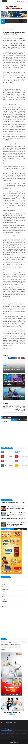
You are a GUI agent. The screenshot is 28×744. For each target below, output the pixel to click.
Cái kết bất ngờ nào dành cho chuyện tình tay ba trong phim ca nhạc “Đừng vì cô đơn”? (16, 514)
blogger (14, 419)
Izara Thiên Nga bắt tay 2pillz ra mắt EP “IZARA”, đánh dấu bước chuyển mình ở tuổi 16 (14, 397)
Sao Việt (7, 28)
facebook (24, 419)
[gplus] (25, 1)
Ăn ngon (3, 579)
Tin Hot (3, 603)
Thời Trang (4, 601)
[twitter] (19, 1)
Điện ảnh (3, 584)
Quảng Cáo (7, 529)
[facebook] (17, 1)
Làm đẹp (3, 591)
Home (4, 28)
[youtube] (21, 1)
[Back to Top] (14, 741)
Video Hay (4, 606)
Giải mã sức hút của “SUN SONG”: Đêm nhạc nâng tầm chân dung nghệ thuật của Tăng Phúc (14, 369)
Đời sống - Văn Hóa (22, 642)
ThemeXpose (16, 742)
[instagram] (23, 1)
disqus (19, 419)
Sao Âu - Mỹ (4, 594)
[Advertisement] (14, 483)
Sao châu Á (4, 596)
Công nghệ (4, 582)
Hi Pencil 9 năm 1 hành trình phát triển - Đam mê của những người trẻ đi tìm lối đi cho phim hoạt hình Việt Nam (17, 524)
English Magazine (5, 589)
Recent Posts (20, 529)
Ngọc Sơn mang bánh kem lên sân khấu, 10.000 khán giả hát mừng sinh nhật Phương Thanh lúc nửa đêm (14, 383)
